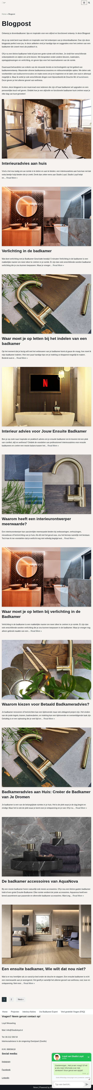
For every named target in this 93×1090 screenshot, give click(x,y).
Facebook (6, 1070)
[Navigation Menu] (84, 3)
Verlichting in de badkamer (27, 251)
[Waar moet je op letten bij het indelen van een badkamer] (46, 304)
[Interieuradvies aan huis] (46, 129)
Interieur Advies (29, 1012)
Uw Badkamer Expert (48, 1012)
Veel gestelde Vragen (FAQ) (73, 1012)
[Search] (89, 3)
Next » (20, 999)
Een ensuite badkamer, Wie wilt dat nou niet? (44, 969)
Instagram (6, 1062)
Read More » (12, 178)
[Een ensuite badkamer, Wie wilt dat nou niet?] (46, 934)
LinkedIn (5, 1078)
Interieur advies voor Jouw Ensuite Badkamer (44, 431)
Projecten (15, 1012)
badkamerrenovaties (25, 74)
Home (4, 14)
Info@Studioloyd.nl (14, 1030)
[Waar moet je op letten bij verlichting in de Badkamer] (46, 577)
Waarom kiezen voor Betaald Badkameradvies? (45, 704)
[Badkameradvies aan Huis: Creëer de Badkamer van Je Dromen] (46, 757)
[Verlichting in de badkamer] (46, 216)
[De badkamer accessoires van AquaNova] (46, 846)
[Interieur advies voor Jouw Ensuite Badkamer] (46, 396)
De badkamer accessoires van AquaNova (40, 881)
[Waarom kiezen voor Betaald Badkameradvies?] (46, 669)
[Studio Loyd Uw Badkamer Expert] (4, 3)
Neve (35, 1087)
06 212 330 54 (11, 1037)
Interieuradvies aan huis (24, 163)
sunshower (83, 77)
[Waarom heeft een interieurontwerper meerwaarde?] (46, 484)
